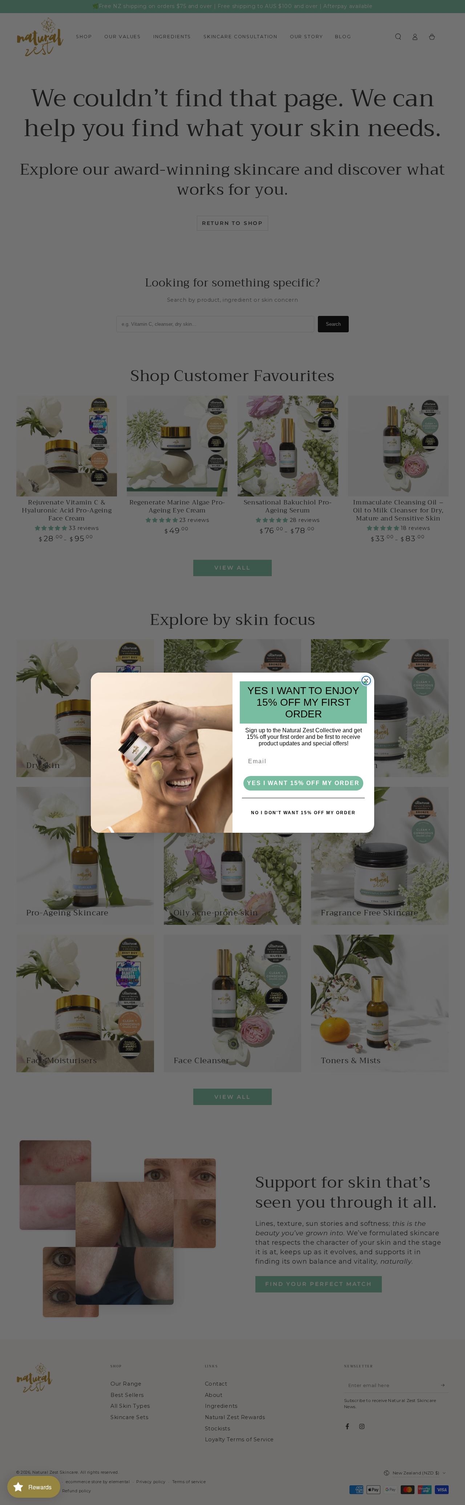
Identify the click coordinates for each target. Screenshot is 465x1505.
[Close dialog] (366, 680)
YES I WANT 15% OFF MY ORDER (303, 783)
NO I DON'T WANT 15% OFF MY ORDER (303, 812)
